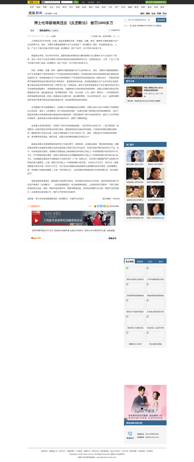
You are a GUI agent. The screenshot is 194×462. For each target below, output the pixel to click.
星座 (162, 7)
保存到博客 (107, 36)
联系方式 (95, 451)
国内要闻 (48, 14)
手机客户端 (96, 36)
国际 (148, 13)
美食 (156, 7)
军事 (45, 7)
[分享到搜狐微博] (95, 206)
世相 (97, 7)
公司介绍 (125, 451)
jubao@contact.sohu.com (106, 457)
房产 (117, 7)
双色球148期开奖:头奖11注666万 (68, 230)
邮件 (98, 2)
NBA (71, 7)
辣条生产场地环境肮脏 (135, 312)
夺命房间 (149, 26)
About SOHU (115, 451)
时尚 (123, 7)
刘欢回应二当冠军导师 (155, 328)
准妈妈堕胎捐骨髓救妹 (155, 296)
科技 (104, 7)
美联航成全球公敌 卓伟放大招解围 (147, 101)
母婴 (143, 7)
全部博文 (149, 451)
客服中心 (87, 451)
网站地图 (133, 451)
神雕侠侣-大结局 (135, 344)
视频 (78, 7)
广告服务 (79, 451)
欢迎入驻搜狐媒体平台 (157, 2)
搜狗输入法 (53, 451)
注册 (83, 2)
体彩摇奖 (111, 230)
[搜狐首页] (34, 2)
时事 (55, 14)
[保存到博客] (114, 206)
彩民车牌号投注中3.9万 (42, 230)
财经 (91, 7)
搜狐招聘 (70, 451)
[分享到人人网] (101, 206)
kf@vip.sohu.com (152, 437)
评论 (165, 13)
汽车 (110, 7)
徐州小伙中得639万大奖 (95, 230)
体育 (64, 7)
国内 (142, 13)
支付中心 (62, 451)
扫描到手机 (115, 30)
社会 (154, 13)
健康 (130, 7)
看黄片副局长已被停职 (135, 279)
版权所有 (121, 454)
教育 (136, 7)
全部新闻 (141, 451)
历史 (58, 7)
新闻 (38, 7)
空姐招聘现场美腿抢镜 (135, 296)
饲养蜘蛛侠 (141, 26)
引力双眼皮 (157, 26)
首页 (32, 7)
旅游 (150, 7)
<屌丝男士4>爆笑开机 (135, 328)
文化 (51, 7)
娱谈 (84, 7)
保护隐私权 (104, 451)
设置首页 (44, 451)
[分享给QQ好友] (98, 206)
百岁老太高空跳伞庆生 (155, 312)
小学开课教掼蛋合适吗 (155, 279)
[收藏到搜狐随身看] (104, 206)
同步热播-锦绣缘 (155, 344)
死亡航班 (133, 26)
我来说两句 (49, 30)
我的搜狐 (90, 2)
